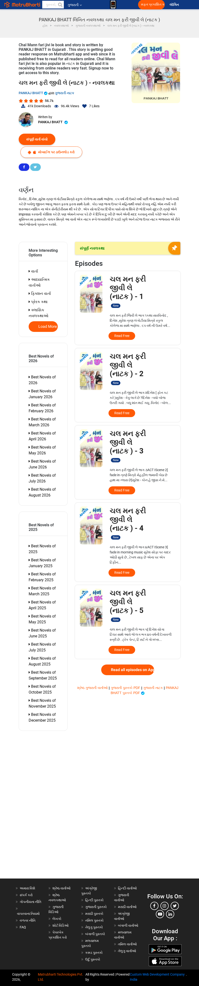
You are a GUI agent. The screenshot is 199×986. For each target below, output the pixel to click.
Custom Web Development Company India (157, 976)
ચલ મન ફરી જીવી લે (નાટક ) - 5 (128, 605)
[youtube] (160, 914)
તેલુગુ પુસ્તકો (94, 927)
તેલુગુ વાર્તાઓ (127, 951)
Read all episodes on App (132, 670)
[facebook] (154, 906)
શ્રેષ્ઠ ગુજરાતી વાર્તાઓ (93, 688)
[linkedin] (170, 914)
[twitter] (175, 906)
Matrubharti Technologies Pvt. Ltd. (60, 976)
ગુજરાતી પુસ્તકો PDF (126, 688)
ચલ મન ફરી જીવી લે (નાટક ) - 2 (128, 368)
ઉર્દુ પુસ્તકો (92, 959)
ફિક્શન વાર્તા (40, 293)
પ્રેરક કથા (39, 301)
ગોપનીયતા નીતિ (30, 902)
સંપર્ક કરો (26, 895)
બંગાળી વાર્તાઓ (128, 925)
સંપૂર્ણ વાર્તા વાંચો (37, 139)
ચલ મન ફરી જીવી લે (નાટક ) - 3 (128, 445)
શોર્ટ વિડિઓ (60, 925)
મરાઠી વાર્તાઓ (127, 907)
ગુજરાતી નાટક (64, 93)
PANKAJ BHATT (31, 93)
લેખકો (56, 919)
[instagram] (164, 906)
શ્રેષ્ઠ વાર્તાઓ (61, 888)
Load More (47, 326)
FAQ (23, 927)
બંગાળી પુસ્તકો (95, 934)
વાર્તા (34, 271)
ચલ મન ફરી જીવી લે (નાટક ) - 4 (128, 522)
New (116, 305)
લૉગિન (175, 4)
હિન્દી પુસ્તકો (94, 900)
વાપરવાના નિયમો (29, 914)
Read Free (121, 336)
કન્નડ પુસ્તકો (94, 953)
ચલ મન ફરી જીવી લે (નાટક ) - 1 (128, 291)
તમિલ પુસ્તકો (94, 920)
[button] (60, 4)
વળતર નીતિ (27, 920)
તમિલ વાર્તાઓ (127, 944)
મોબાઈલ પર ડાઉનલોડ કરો (56, 152)
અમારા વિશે (27, 888)
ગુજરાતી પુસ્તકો (96, 907)
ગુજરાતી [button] (73, 5)
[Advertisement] (45, 806)
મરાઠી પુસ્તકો (94, 914)
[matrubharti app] (113, 4)
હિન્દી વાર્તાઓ (127, 888)
